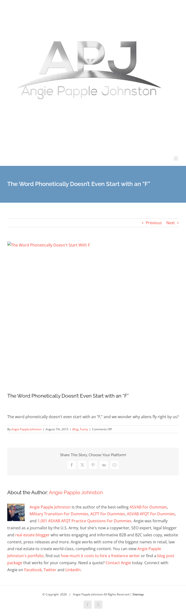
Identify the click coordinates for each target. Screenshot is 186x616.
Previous (154, 222)
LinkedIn (73, 569)
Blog (75, 429)
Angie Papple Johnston (26, 429)
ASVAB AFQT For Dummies (151, 513)
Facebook (33, 569)
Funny (84, 429)
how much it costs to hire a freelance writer (100, 555)
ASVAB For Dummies (148, 507)
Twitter (50, 569)
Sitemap (138, 594)
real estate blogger (32, 535)
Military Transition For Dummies (59, 513)
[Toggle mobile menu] (176, 158)
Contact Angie (118, 562)
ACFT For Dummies (107, 513)
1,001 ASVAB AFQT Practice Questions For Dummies (85, 521)
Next (170, 222)
